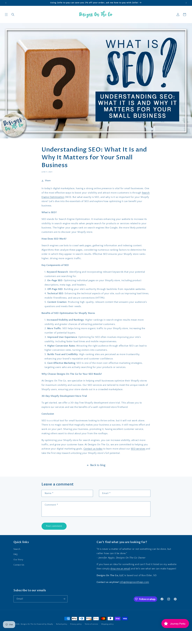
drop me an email (120, 568)
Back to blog (97, 465)
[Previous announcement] (6, 3)
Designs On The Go (28, 624)
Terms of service (91, 624)
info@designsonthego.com (134, 582)
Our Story (18, 559)
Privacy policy (76, 624)
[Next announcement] (186, 3)
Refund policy (61, 624)
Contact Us (19, 565)
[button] (6, 14)
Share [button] (48, 180)
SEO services (138, 448)
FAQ (16, 554)
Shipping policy (107, 624)
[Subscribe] (64, 598)
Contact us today (93, 448)
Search (17, 549)
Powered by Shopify (45, 624)
